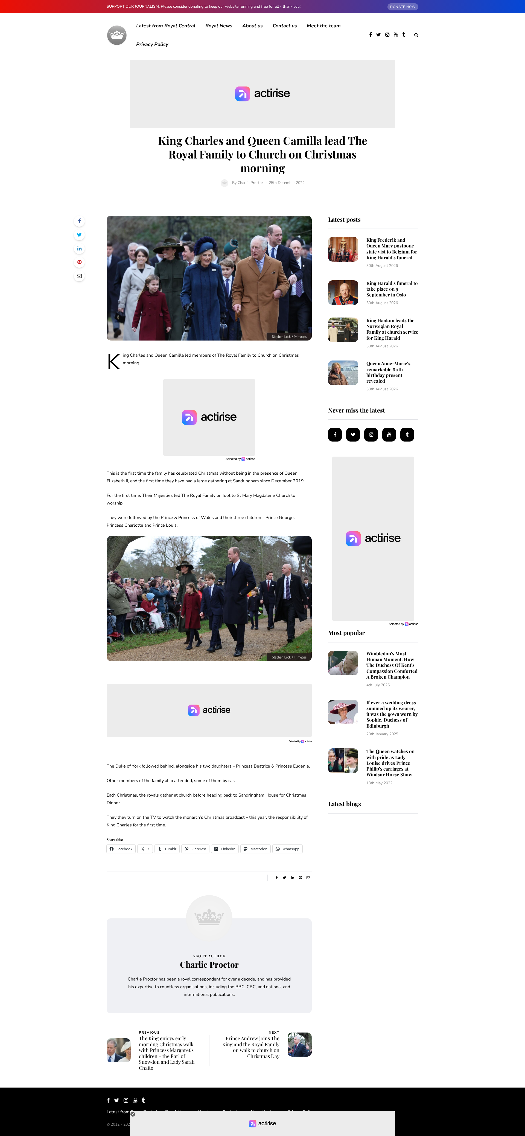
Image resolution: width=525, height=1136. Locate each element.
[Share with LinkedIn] (79, 248)
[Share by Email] (79, 275)
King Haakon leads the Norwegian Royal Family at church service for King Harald (392, 329)
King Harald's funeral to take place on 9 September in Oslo (392, 289)
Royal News (218, 25)
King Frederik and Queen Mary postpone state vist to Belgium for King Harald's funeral (391, 248)
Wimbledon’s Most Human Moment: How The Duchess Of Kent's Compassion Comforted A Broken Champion (392, 665)
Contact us (285, 25)
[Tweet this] (79, 234)
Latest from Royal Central (166, 25)
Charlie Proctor (250, 182)
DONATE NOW (403, 7)
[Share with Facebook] (79, 221)
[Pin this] (79, 262)
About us (252, 25)
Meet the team (324, 25)
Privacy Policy (152, 44)
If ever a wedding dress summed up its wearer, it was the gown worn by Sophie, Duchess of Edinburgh (392, 714)
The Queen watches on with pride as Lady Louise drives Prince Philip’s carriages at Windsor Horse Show (390, 762)
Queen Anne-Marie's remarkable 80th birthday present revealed (388, 372)
